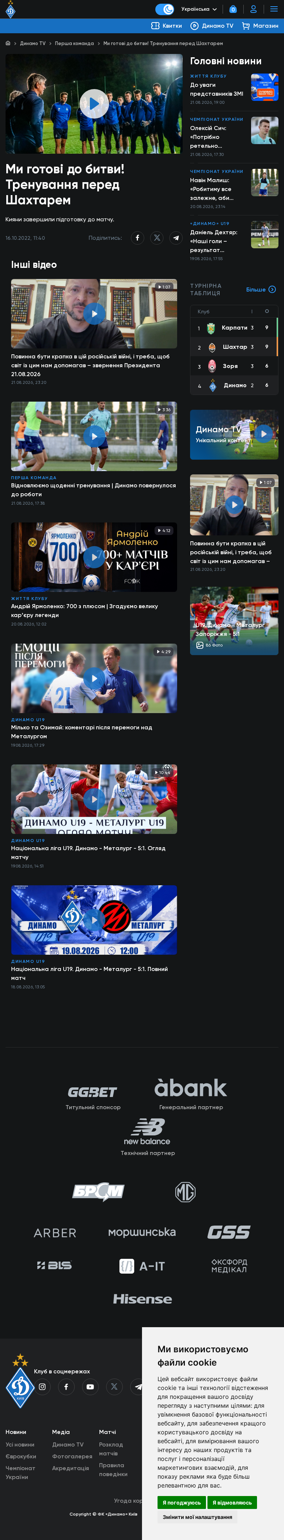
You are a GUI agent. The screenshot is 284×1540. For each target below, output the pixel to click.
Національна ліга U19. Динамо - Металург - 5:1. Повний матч (89, 973)
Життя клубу (29, 598)
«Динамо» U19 (210, 223)
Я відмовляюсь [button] (232, 1502)
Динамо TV (32, 43)
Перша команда (74, 43)
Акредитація (70, 1468)
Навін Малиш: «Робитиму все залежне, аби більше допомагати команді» (210, 189)
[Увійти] (253, 9)
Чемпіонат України (217, 119)
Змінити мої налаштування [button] (197, 1517)
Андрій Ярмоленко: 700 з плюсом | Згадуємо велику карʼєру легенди (84, 611)
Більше (256, 289)
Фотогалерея (72, 1456)
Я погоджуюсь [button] (182, 1502)
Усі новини (20, 1444)
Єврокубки (21, 1456)
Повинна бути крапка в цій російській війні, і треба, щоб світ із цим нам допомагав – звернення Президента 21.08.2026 (90, 365)
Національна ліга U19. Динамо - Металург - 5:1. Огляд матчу (88, 853)
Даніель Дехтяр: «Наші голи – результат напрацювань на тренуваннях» (214, 242)
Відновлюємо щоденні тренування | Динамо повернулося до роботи (93, 490)
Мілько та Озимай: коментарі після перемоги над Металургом (81, 732)
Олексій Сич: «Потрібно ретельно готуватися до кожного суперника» (211, 137)
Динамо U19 (28, 719)
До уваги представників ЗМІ (216, 89)
